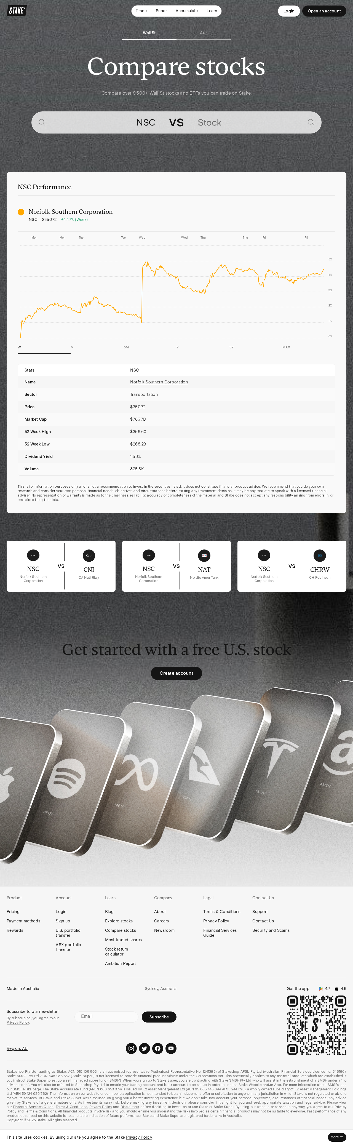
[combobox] (102, 122)
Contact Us (263, 921)
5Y (231, 347)
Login (289, 11)
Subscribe (159, 1017)
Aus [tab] (203, 33)
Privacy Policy (216, 921)
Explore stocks (119, 921)
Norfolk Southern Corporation (159, 382)
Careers (161, 921)
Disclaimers (130, 1107)
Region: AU (17, 1048)
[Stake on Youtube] (170, 1048)
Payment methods (23, 921)
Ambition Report (120, 963)
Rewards (15, 930)
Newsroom (164, 930)
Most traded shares (123, 940)
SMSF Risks (22, 1089)
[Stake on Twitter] (144, 1048)
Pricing (13, 911)
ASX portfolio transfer (68, 947)
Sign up (63, 921)
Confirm (337, 1137)
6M (126, 347)
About (160, 911)
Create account (176, 673)
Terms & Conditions (221, 911)
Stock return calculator (116, 951)
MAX (286, 347)
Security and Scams (271, 930)
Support (260, 911)
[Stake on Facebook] (157, 1048)
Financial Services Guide (220, 933)
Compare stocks (120, 930)
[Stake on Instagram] (131, 1048)
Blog (109, 911)
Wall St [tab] (149, 33)
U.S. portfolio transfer (68, 933)
